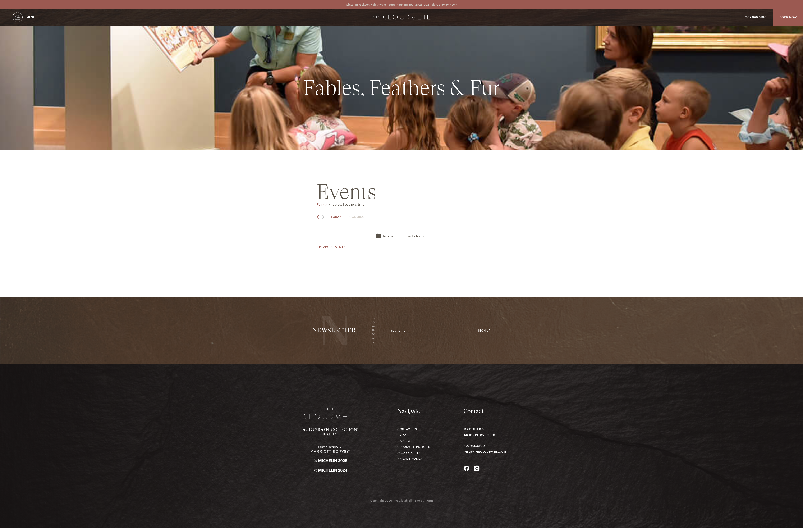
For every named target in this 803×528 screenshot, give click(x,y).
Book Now (788, 17)
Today (336, 216)
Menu (30, 17)
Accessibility (408, 452)
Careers (404, 441)
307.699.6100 (755, 17)
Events (322, 204)
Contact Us (407, 429)
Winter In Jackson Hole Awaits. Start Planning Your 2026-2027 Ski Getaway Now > (401, 4)
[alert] (401, 236)
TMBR (429, 500)
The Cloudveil (402, 17)
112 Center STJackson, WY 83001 (479, 432)
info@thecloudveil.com (485, 451)
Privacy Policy (410, 458)
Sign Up (484, 330)
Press (402, 435)
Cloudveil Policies (413, 447)
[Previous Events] (318, 217)
